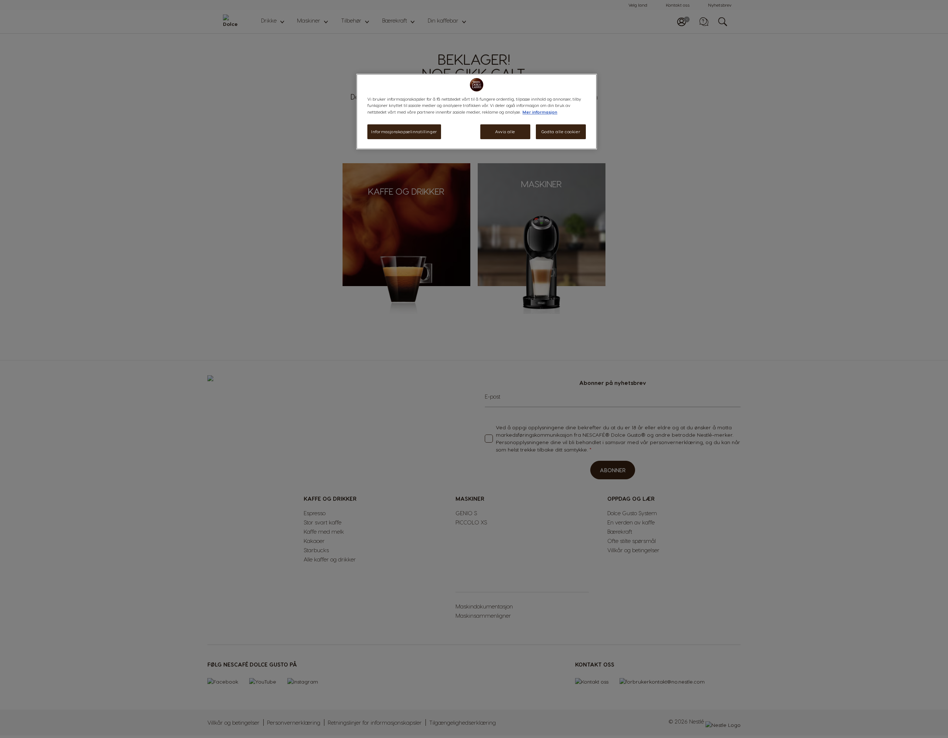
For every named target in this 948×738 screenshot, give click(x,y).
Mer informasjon (540, 112)
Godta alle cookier (560, 131)
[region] (476, 111)
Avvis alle (505, 131)
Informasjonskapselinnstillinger (404, 131)
